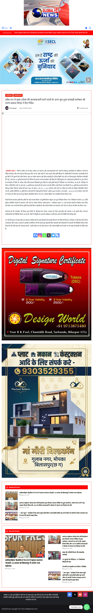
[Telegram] (53, 235)
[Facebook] (35, 235)
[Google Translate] (58, 235)
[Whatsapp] (44, 235)
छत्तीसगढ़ (9, 95)
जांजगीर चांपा (18, 95)
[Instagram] (40, 235)
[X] (49, 235)
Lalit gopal (13, 108)
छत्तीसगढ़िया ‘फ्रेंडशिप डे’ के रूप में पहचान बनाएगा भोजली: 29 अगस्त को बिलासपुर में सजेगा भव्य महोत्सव (50, 492)
